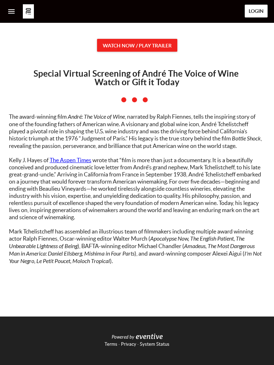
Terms (111, 344)
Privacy (128, 344)
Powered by (123, 337)
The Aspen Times (70, 160)
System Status (154, 344)
